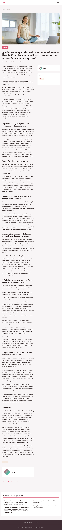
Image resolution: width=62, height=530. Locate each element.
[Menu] (58, 2)
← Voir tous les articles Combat (10, 482)
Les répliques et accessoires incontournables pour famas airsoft (45, 506)
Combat (8, 9)
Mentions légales (28, 522)
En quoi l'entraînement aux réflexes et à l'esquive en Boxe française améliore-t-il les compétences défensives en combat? (16, 502)
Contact (36, 522)
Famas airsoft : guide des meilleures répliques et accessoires (45, 501)
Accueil (3, 9)
